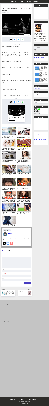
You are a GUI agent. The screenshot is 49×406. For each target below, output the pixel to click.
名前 (3, 269)
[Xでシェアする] (11, 39)
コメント (4, 255)
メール (4, 273)
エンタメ (29, 125)
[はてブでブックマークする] (18, 39)
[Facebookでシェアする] (14, 39)
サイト (3, 278)
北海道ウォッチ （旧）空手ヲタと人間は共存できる (24, 1)
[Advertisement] (41, 13)
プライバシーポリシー (24, 403)
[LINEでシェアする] (22, 39)
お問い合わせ (37, 88)
